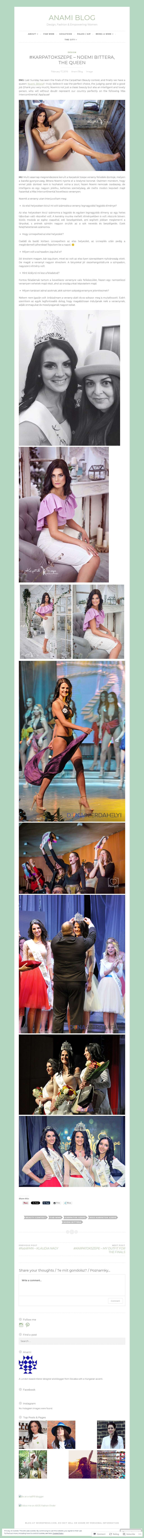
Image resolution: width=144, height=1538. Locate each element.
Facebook (29, 1389)
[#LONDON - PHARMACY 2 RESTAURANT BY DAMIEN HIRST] (111, 1464)
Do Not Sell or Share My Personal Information (88, 1523)
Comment (115, 1301)
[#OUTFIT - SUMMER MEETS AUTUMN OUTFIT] (111, 1435)
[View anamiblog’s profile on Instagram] (21, 1325)
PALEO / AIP (84, 34)
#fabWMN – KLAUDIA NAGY (38, 1247)
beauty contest (36, 1217)
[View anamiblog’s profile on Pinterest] (28, 1325)
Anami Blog (77, 71)
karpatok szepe (75, 1217)
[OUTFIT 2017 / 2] (33, 1464)
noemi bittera (72, 1222)
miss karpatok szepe (103, 1217)
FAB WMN (48, 34)
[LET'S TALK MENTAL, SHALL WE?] (83, 1464)
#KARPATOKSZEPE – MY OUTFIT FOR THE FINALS (99, 1249)
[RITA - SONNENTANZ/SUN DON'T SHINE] (33, 1435)
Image (89, 71)
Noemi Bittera (35, 84)
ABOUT (32, 34)
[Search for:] (72, 1341)
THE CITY (70, 39)
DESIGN (72, 52)
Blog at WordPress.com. (41, 1523)
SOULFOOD (65, 34)
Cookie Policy (58, 1533)
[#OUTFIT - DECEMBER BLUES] (61, 1435)
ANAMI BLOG (72, 17)
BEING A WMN (103, 34)
